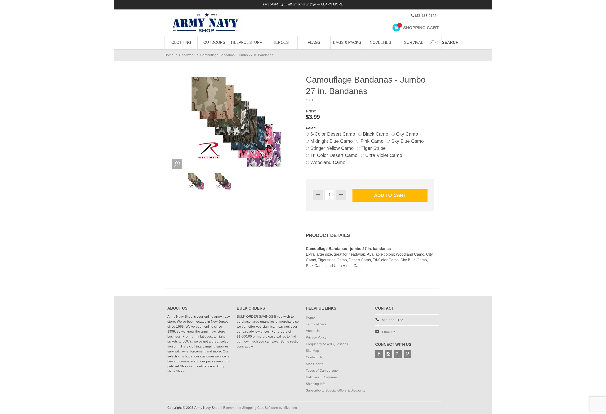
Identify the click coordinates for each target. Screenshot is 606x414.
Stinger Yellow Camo (331, 148)
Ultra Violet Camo (383, 155)
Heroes (280, 42)
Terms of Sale (316, 324)
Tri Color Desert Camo (333, 155)
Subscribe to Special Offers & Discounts (335, 390)
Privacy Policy (316, 337)
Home (169, 55)
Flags (314, 42)
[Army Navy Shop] (211, 23)
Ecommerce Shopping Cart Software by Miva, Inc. (260, 408)
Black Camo (374, 134)
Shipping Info (315, 384)
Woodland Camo (327, 162)
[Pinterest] (407, 354)
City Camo (406, 134)
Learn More (332, 4)
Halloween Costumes (322, 377)
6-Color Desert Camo (332, 134)
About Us (313, 331)
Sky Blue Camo (407, 141)
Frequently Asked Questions (327, 344)
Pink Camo (371, 141)
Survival (413, 42)
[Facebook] (379, 354)
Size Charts (314, 364)
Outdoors (214, 42)
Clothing (181, 42)
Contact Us (314, 357)
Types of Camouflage (322, 370)
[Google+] (398, 354)
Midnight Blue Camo (331, 141)
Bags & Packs (347, 42)
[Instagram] (388, 354)
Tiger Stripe (373, 148)
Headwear (187, 55)
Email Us (388, 332)
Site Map (312, 350)
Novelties (380, 42)
